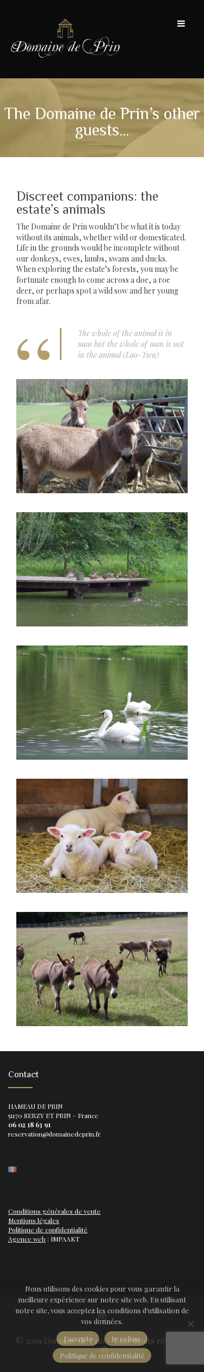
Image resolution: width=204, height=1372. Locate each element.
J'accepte (78, 1338)
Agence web (27, 1238)
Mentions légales (33, 1220)
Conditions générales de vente (54, 1211)
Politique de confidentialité (48, 1229)
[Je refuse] (190, 1323)
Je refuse (126, 1338)
